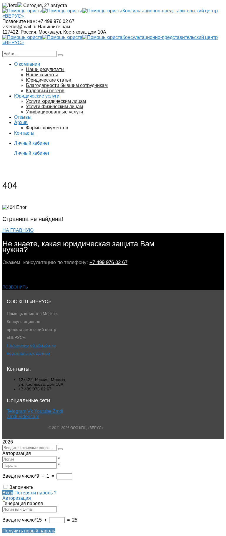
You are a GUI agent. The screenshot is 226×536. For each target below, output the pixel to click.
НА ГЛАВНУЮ (18, 230)
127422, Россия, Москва (28, 31)
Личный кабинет (31, 153)
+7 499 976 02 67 (108, 262)
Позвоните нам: (19, 21)
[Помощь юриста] (22, 10)
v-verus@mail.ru (19, 26)
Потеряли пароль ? (35, 492)
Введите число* (19, 476)
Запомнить (21, 487)
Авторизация (16, 498)
